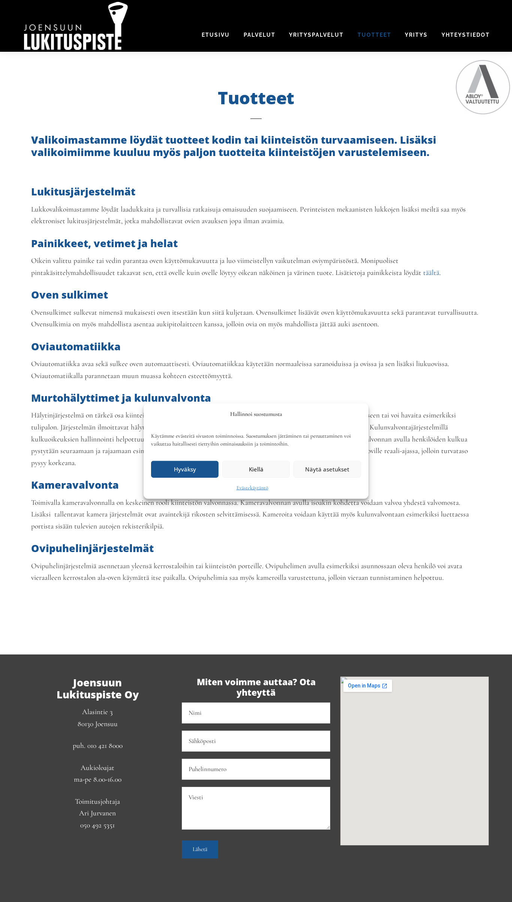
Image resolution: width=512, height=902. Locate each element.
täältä (431, 272)
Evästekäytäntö (252, 487)
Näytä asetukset (327, 469)
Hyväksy (185, 469)
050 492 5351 (97, 825)
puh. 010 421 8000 (98, 745)
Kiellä (256, 469)
